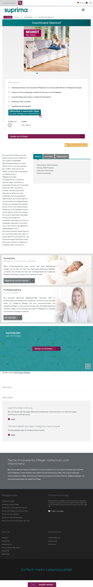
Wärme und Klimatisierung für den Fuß (15, 521)
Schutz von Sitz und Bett (10, 514)
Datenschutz (52, 541)
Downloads (49, 156)
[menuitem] (11, 3)
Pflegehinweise (62, 156)
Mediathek (5, 551)
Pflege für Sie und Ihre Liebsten (17, 281)
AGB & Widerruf (54, 538)
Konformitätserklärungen (11, 547)
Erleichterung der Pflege (10, 504)
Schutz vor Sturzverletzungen (12, 517)
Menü (82, 10)
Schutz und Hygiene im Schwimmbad (15, 511)
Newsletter (6, 554)
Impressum (52, 544)
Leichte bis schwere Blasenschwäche (14, 507)
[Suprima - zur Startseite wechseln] (16, 10)
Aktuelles (5, 538)
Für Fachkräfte (10, 318)
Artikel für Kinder (8, 501)
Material (38, 156)
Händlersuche (7, 544)
